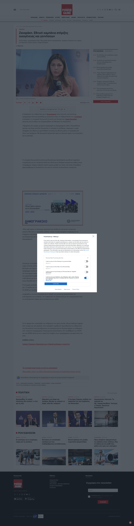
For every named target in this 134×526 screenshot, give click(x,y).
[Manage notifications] (130, 522)
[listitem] (67, 258)
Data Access (67, 289)
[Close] (93, 236)
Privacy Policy (75, 289)
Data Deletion (58, 289)
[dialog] (67, 263)
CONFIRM (56, 283)
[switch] (86, 261)
